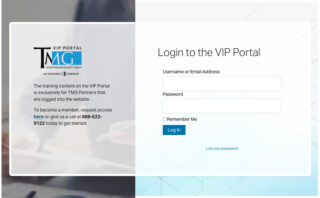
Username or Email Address (191, 71)
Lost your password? (222, 148)
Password (173, 94)
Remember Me (181, 119)
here (39, 117)
